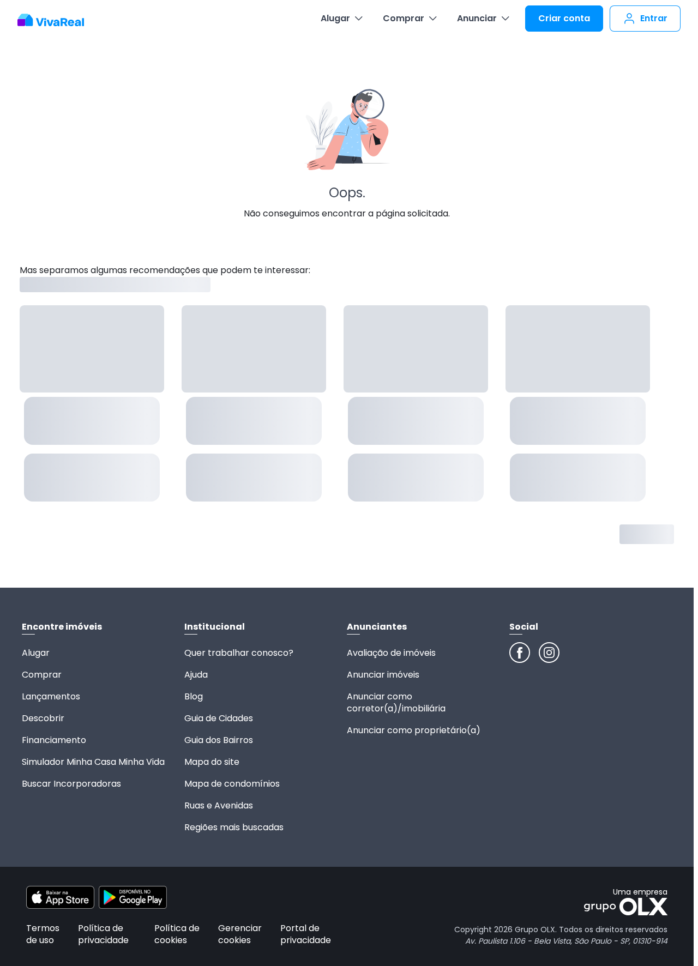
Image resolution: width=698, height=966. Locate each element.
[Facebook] (519, 652)
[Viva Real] (56, 20)
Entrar (653, 18)
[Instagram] (549, 652)
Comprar (403, 18)
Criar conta (564, 18)
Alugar (335, 18)
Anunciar (477, 18)
